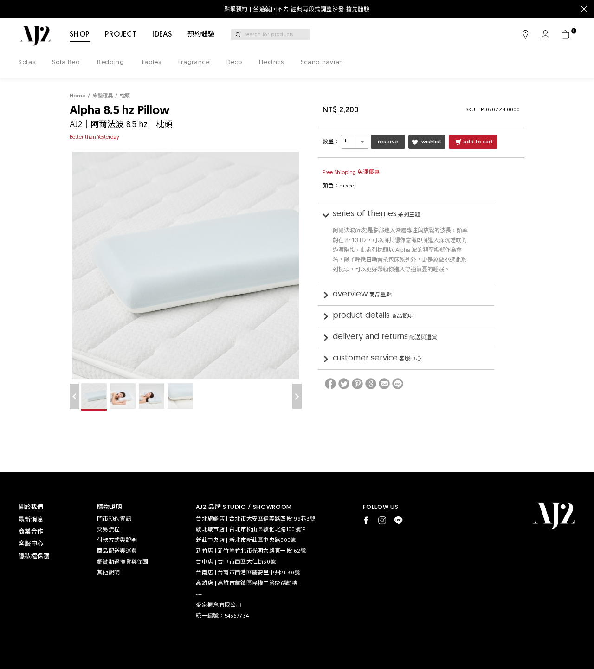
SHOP (80, 35)
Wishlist (431, 142)
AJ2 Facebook (366, 520)
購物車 (565, 34)
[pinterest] (357, 383)
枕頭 (125, 96)
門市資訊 (525, 34)
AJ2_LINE (398, 520)
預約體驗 (201, 34)
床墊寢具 (102, 96)
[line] (397, 383)
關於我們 (31, 507)
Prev (74, 396)
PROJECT (121, 35)
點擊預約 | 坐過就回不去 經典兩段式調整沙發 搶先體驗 (297, 10)
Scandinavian (322, 62)
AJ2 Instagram (382, 520)
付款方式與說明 (117, 540)
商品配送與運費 (117, 551)
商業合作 (31, 532)
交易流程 (108, 530)
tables (151, 62)
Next (297, 396)
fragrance (194, 62)
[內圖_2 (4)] (123, 396)
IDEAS (162, 35)
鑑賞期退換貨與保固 (122, 562)
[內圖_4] (180, 396)
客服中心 (31, 544)
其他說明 (108, 573)
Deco (234, 62)
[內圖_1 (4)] (94, 397)
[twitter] (343, 383)
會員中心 (545, 34)
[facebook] (330, 383)
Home (77, 96)
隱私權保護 (34, 556)
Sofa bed (66, 62)
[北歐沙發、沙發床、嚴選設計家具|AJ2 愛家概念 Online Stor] (35, 36)
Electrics (271, 62)
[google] (370, 383)
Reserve (388, 142)
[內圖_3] (151, 396)
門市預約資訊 (114, 519)
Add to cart (478, 142)
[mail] (384, 383)
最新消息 (31, 520)
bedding (110, 62)
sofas (27, 62)
